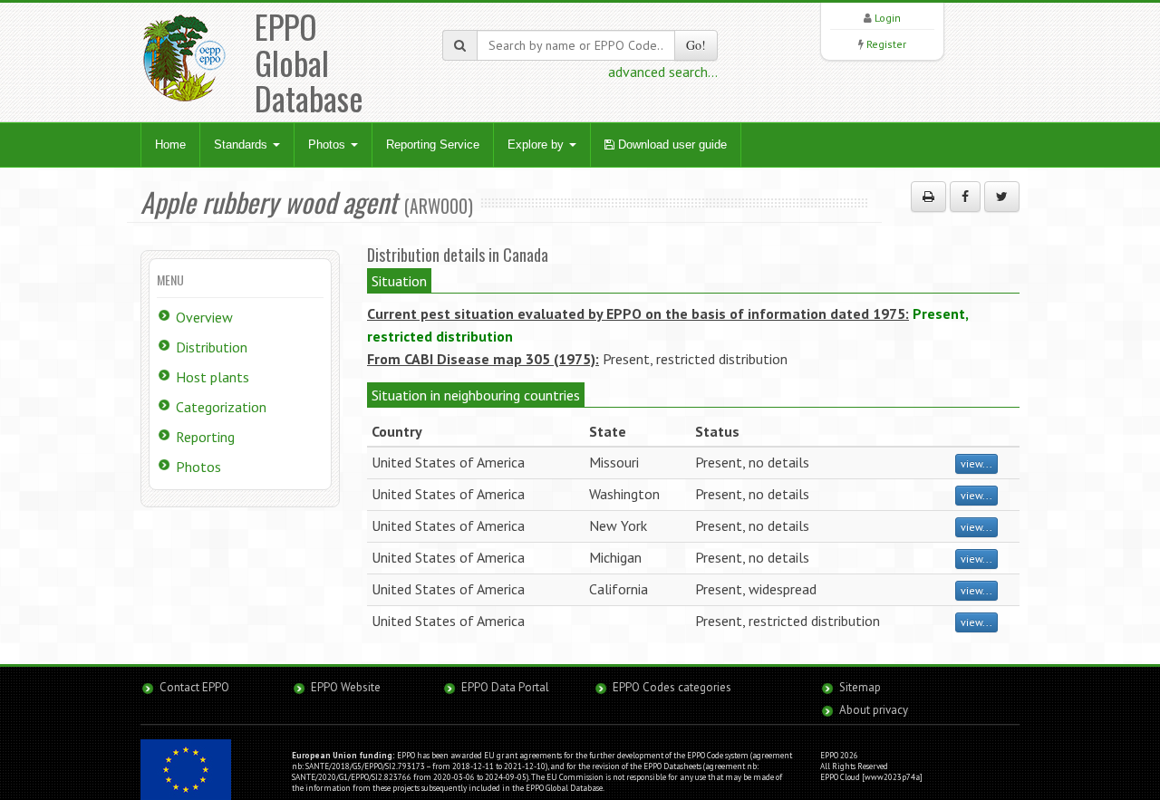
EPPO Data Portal (505, 687)
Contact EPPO (194, 687)
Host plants (212, 377)
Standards (242, 144)
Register (886, 44)
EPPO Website (346, 687)
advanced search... (663, 72)
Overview (204, 317)
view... (976, 463)
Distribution (211, 347)
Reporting (205, 437)
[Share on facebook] (965, 196)
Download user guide (670, 144)
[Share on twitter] (1002, 196)
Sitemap (860, 687)
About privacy (873, 710)
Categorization (221, 407)
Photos (328, 144)
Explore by (537, 144)
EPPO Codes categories (672, 687)
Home (170, 144)
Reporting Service (432, 144)
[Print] (928, 196)
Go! (696, 44)
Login (888, 17)
